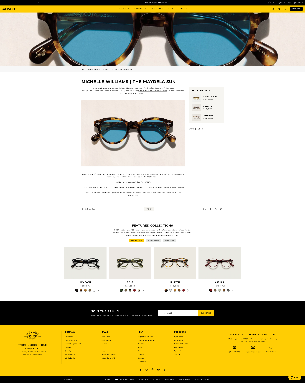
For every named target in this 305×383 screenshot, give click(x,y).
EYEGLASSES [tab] (136, 240)
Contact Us (142, 362)
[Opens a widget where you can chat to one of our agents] (295, 377)
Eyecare (68, 347)
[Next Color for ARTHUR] (232, 290)
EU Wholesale (70, 354)
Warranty (141, 347)
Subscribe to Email (109, 354)
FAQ (139, 351)
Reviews (104, 344)
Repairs (141, 344)
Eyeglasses (178, 336)
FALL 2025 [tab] (169, 240)
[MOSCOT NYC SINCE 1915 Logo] (9, 9)
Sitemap (141, 358)
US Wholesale (70, 358)
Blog (103, 347)
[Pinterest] (152, 369)
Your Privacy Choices (127, 379)
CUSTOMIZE (296, 9)
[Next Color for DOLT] (143, 290)
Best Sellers (179, 347)
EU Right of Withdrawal (147, 340)
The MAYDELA (145, 182)
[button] (279, 9)
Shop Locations (71, 340)
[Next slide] (273, 3)
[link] (85, 263)
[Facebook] (140, 369)
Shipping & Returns (145, 336)
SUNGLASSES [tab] (153, 240)
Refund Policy (169, 379)
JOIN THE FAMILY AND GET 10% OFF (156, 3)
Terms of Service (184, 379)
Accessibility (143, 379)
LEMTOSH (155, 174)
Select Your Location (202, 379)
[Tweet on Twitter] (200, 129)
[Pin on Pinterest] (204, 129)
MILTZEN (175, 282)
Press (104, 351)
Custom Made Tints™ (181, 344)
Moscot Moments (93, 69)
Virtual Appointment (73, 344)
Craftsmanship (107, 340)
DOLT (130, 282)
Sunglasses (178, 340)
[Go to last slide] (38, 3)
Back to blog (90, 209)
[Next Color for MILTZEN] (187, 290)
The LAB (177, 354)
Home (82, 69)
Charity (68, 351)
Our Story (69, 336)
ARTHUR (219, 282)
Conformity (156, 379)
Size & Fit (106, 336)
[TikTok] (164, 369)
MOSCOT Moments (178, 187)
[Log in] (273, 9)
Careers (141, 354)
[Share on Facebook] (196, 129)
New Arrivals (179, 351)
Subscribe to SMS (108, 358)
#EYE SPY (149, 209)
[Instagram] (146, 369)
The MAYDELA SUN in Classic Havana (153, 91)
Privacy (107, 379)
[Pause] (269, 2)
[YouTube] (158, 369)
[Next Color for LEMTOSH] (98, 290)
